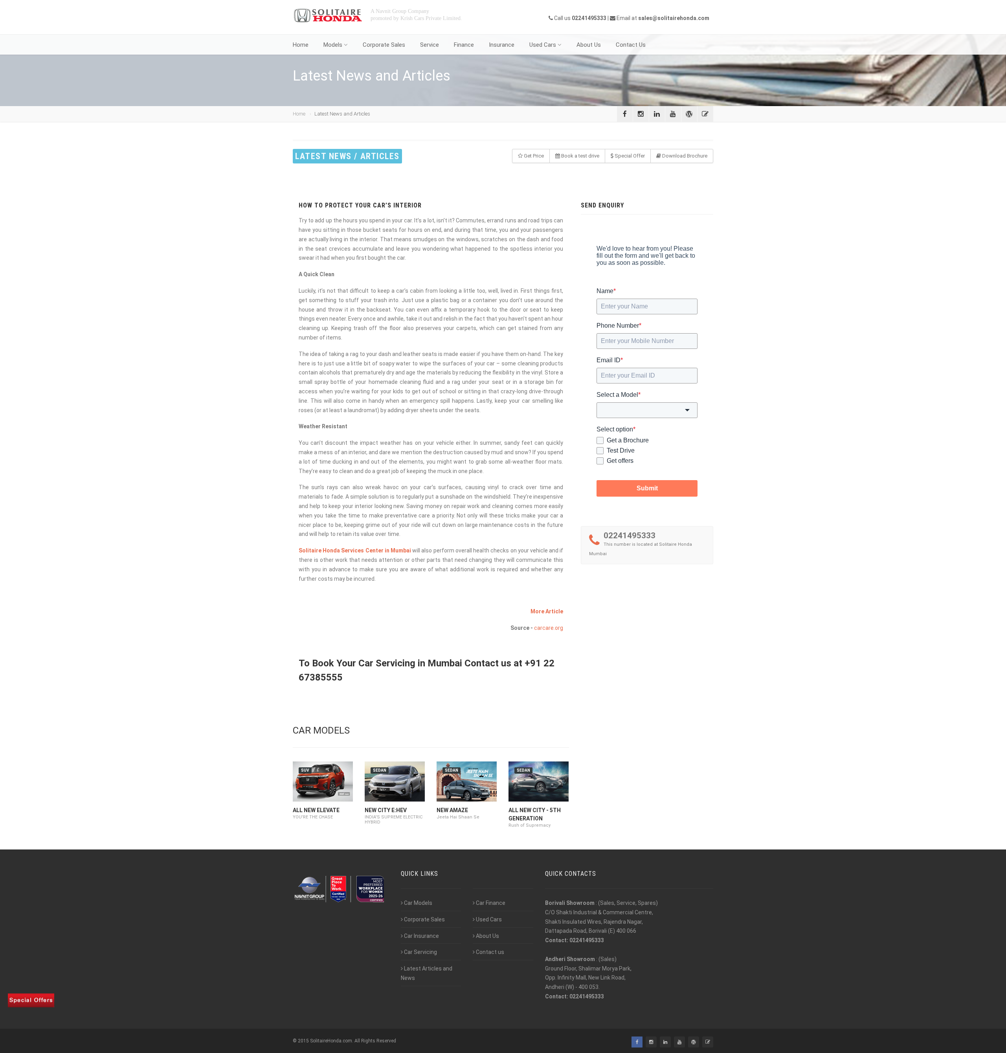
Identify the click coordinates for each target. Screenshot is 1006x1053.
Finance (464, 44)
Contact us (490, 952)
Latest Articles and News (426, 973)
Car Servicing (420, 952)
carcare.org (548, 628)
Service (429, 44)
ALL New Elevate (316, 810)
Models (332, 44)
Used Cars (542, 44)
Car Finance (490, 903)
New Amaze (452, 810)
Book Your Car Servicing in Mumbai (387, 663)
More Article (547, 611)
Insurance (501, 44)
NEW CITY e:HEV (386, 810)
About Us (588, 44)
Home (300, 44)
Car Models (418, 903)
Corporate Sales (384, 44)
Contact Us (631, 44)
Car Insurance (421, 936)
